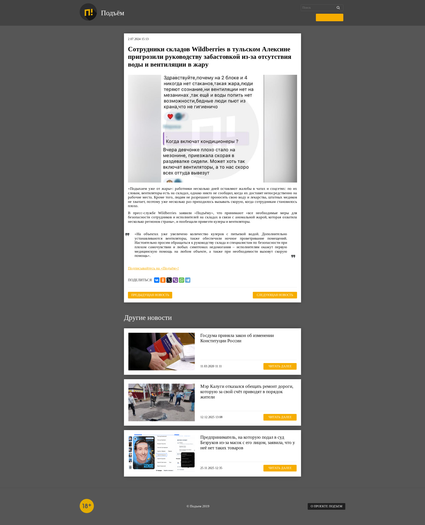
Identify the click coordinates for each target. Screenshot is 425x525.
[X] (169, 280)
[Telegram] (187, 280)
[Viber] (175, 280)
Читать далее (280, 366)
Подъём (112, 13)
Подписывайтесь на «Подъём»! (153, 268)
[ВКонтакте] (156, 280)
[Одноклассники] (163, 280)
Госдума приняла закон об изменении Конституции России (237, 338)
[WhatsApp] (181, 280)
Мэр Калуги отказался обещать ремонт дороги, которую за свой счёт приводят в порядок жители (246, 392)
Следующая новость (275, 295)
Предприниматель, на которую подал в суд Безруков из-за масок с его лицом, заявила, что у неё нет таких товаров (247, 442)
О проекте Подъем (326, 506)
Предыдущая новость (150, 295)
